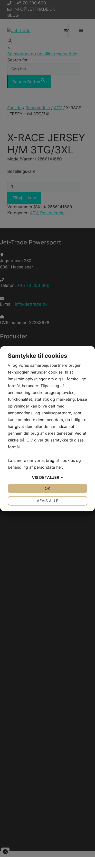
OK (47, 488)
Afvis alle (47, 500)
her (59, 467)
